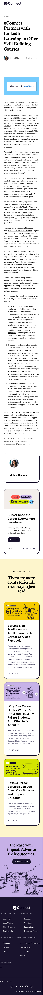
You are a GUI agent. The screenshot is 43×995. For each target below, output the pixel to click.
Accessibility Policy (23, 991)
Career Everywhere (17, 533)
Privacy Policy (37, 991)
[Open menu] (38, 3)
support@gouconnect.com (20, 444)
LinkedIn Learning (14, 110)
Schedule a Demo (21, 861)
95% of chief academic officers (20, 231)
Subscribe (14, 539)
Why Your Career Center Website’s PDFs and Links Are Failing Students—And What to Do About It (21, 715)
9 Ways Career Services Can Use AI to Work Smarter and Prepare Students (21, 790)
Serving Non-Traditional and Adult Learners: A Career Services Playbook (20, 633)
